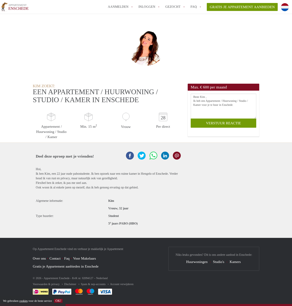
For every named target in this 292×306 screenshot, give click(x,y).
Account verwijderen (121, 284)
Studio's (218, 262)
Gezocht (173, 6)
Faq (67, 258)
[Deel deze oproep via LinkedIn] (165, 156)
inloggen (146, 6)
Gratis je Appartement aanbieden (242, 7)
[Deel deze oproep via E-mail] (177, 156)
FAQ (193, 6)
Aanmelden (118, 6)
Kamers (235, 262)
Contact (55, 258)
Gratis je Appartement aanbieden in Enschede (66, 266)
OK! (58, 300)
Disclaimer (70, 284)
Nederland (102, 278)
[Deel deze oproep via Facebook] (130, 156)
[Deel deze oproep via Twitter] (142, 156)
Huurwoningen (197, 262)
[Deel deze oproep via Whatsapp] (153, 156)
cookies (23, 300)
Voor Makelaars (84, 258)
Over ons (39, 258)
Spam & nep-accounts (93, 284)
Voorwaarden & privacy (46, 284)
